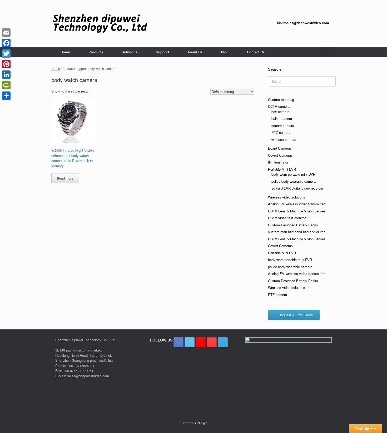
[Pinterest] (6, 64)
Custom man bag (281, 99)
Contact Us (256, 51)
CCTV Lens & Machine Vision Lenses (297, 210)
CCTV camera (279, 106)
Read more (65, 178)
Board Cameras (280, 148)
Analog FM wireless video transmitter (296, 203)
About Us (194, 51)
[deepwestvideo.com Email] (223, 342)
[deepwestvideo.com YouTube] (212, 342)
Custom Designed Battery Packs (293, 224)
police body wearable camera (293, 181)
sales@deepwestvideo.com (307, 22)
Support (162, 51)
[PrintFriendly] (6, 85)
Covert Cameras (280, 155)
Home (65, 51)
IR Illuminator (278, 162)
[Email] (6, 32)
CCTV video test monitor (287, 217)
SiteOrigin (200, 423)
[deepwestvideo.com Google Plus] (201, 342)
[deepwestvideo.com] (99, 23)
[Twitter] (6, 53)
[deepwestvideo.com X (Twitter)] (190, 342)
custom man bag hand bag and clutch (296, 231)
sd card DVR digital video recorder (297, 188)
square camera (282, 125)
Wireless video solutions (286, 197)
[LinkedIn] (6, 74)
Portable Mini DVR (282, 169)
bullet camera (281, 118)
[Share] (6, 95)
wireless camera (283, 139)
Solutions (129, 51)
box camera (280, 111)
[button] (328, 52)
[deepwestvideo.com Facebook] (178, 342)
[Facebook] (6, 43)
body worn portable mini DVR (293, 174)
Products (95, 51)
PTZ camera (280, 132)
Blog (225, 51)
